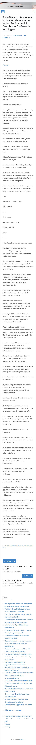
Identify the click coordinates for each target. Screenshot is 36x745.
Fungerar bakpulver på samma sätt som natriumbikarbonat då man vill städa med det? (19, 718)
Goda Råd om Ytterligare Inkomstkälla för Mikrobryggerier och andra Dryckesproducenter (19, 675)
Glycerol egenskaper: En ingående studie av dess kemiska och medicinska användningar (18, 643)
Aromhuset (10, 546)
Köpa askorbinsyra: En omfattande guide (18, 681)
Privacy (7, 724)
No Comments (16, 571)
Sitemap (7, 727)
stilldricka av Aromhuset (13, 710)
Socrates (22, 739)
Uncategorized (17, 35)
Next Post (27, 576)
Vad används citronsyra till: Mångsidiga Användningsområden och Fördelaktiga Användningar (18, 656)
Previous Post (10, 561)
